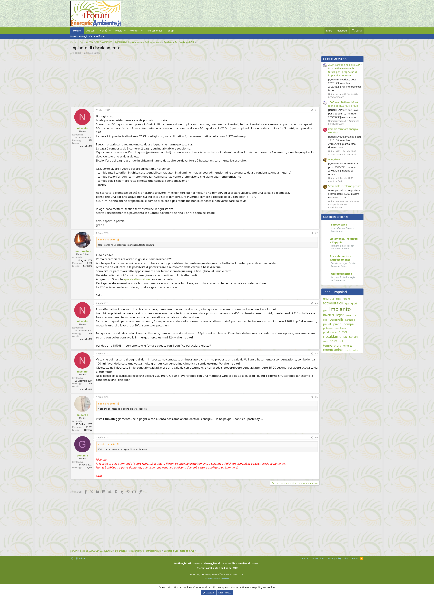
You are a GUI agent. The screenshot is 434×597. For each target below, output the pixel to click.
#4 (316, 353)
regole (348, 350)
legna (340, 315)
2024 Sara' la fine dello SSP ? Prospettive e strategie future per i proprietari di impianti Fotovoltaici (345, 70)
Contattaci (304, 558)
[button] (110, 30)
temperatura (332, 345)
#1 (316, 110)
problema (340, 328)
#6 (316, 437)
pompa (348, 324)
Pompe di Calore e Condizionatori (337, 206)
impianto (340, 309)
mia (348, 315)
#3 (316, 303)
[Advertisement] (172, 79)
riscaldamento (335, 336)
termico (347, 345)
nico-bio (77, 52)
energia (328, 298)
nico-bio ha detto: (107, 239)
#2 (316, 233)
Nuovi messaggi (78, 36)
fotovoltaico (333, 303)
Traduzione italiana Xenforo (217, 578)
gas (347, 303)
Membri (134, 30)
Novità (103, 30)
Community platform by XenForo (217, 574)
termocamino (333, 350)
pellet (327, 324)
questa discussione (137, 279)
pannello (350, 319)
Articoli (90, 30)
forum (346, 298)
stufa (333, 341)
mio (355, 315)
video (355, 350)
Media (118, 30)
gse (325, 310)
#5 (316, 397)
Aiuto (346, 558)
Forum (77, 30)
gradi (354, 303)
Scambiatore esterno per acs (344, 186)
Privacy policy (334, 558)
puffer (343, 332)
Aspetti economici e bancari (342, 154)
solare (353, 337)
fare (338, 298)
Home (355, 558)
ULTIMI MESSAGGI (335, 59)
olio (325, 319)
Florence (88, 430)
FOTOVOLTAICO (336, 97)
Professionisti (155, 30)
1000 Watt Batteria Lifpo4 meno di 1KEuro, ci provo (343, 103)
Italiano (82, 558)
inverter (328, 315)
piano (337, 324)
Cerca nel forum (97, 36)
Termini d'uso (318, 558)
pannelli (336, 319)
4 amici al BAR (335, 181)
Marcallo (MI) (86, 146)
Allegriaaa (334, 159)
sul (341, 341)
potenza (327, 328)
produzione (330, 332)
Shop (171, 30)
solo (325, 341)
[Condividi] (312, 110)
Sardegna (87, 265)
